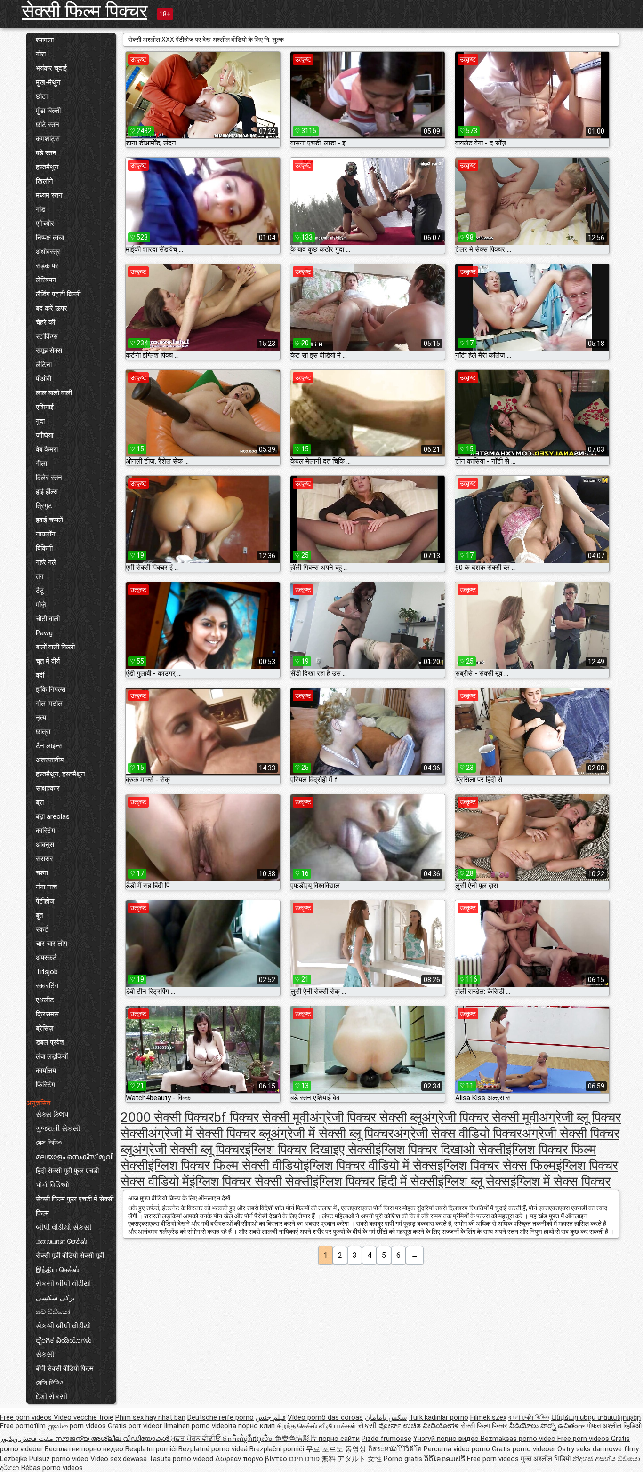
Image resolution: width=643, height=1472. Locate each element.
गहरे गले (46, 562)
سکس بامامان (386, 1417)
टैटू (40, 590)
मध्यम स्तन (49, 195)
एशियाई (45, 407)
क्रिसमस (47, 1014)
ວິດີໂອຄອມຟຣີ (445, 1459)
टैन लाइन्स (49, 746)
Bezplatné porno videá (213, 1449)
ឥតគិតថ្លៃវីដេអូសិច (248, 1438)
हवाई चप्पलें (49, 520)
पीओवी (43, 379)
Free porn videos (27, 1417)
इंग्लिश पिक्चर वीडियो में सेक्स (370, 1165)
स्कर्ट (42, 929)
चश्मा (42, 873)
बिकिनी (44, 548)
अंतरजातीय (50, 760)
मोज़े (41, 604)
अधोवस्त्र (48, 252)
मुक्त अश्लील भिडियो (546, 1459)
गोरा (41, 54)
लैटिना (44, 364)
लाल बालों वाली (54, 393)
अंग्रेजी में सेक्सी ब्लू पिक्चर (332, 1133)
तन (40, 576)
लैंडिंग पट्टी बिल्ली (58, 294)
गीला (41, 463)
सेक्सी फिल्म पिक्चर (84, 11)
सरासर (44, 859)
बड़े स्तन (46, 153)
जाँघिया (44, 435)
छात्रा (43, 732)
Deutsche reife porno (220, 1417)
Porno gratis (404, 1459)
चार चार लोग (51, 943)
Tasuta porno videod (182, 1459)
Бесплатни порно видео (85, 1449)
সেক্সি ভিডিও (49, 1382)
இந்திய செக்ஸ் (57, 1269)
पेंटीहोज (45, 901)
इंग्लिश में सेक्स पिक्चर (560, 1181)
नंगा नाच (46, 887)
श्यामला (45, 40)
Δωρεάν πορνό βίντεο (252, 1459)
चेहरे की (45, 322)
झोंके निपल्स (50, 689)
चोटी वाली (48, 619)
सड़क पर (47, 266)
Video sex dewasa (118, 1459)
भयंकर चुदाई (51, 68)
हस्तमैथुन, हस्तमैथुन (60, 774)
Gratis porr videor (136, 1426)
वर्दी (40, 675)
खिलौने (44, 181)
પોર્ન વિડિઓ (52, 1185)
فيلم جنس (271, 1417)
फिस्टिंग (45, 1084)
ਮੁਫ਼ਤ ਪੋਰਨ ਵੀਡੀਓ (197, 1438)
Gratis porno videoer (524, 1449)
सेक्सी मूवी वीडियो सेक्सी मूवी (70, 1255)
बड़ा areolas (53, 816)
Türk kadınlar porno (438, 1417)
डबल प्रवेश (50, 1042)
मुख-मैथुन (48, 82)
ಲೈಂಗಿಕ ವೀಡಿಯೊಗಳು (64, 1340)
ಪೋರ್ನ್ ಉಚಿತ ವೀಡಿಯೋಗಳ (419, 1426)
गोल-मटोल (49, 703)
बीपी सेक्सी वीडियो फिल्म (65, 1368)
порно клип (256, 1426)
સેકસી (45, 1354)
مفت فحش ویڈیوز (27, 1438)
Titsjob (47, 972)
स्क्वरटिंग (47, 986)
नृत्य (41, 717)
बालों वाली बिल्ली (55, 647)
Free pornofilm (23, 1426)
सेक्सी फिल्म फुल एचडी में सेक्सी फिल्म (74, 1206)
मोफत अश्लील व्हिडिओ (614, 1426)
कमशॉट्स (48, 139)
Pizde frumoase (386, 1438)
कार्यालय (46, 1070)
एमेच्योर (45, 223)
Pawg (44, 633)
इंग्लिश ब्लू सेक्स (474, 1181)
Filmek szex (488, 1417)
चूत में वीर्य (48, 661)
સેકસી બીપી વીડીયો (63, 1284)
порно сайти (339, 1438)
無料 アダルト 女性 (352, 1459)
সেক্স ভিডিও (49, 1142)
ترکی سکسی (55, 1298)
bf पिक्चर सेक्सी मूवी (261, 1117)
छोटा (42, 96)
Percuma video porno (458, 1449)
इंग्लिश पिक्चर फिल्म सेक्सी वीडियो (225, 1165)
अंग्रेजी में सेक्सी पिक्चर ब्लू (209, 1133)
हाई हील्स (47, 492)
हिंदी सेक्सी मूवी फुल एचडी (67, 1171)
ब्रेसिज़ (45, 1028)
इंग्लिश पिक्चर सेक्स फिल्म (496, 1165)
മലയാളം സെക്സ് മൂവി (74, 1156)
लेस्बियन (46, 280)
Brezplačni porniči (277, 1449)
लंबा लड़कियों (52, 1056)
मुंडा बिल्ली (48, 110)
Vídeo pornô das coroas (325, 1417)
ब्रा (40, 802)
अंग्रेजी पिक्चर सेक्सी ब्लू (365, 1117)
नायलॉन (46, 534)
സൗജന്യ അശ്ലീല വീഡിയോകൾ (113, 1438)
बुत (39, 915)
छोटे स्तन (47, 124)
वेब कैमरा (47, 449)
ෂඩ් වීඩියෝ (53, 1312)
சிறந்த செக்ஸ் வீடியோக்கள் (316, 1426)
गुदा (40, 421)
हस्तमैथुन (47, 167)
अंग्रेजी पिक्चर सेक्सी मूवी (480, 1117)
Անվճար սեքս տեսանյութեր (596, 1417)
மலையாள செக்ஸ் (61, 1241)
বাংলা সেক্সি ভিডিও (528, 1417)
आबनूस (45, 844)
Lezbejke (13, 1459)
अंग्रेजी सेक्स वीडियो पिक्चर (458, 1133)
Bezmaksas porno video (519, 1438)
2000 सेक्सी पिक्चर (167, 1117)
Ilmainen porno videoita (201, 1426)
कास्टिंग (45, 830)
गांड (40, 209)
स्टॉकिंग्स (47, 336)
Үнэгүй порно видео (447, 1438)
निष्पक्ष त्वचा (50, 237)
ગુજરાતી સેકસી (58, 1128)
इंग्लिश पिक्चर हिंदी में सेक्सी (375, 1181)
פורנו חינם (304, 1459)
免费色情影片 (296, 1438)
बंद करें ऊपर (51, 308)
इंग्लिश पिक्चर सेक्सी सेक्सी (251, 1181)
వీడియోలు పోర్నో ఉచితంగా (548, 1426)
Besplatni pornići (151, 1449)
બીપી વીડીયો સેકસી (63, 1227)
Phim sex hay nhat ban (150, 1417)
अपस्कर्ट (46, 957)
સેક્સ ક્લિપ (52, 1114)
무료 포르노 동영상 (337, 1449)
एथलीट (45, 1000)
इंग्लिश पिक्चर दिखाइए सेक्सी (310, 1149)
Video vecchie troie (83, 1417)
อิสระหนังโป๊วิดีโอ (396, 1449)
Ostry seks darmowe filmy (598, 1449)
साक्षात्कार (48, 788)
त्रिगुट (44, 506)
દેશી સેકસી (51, 1396)
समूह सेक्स (49, 350)
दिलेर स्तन (49, 477)
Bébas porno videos (52, 1468)
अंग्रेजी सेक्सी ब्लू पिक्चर (188, 1149)
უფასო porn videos (78, 1426)
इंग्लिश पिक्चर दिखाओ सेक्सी (440, 1149)
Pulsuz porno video (59, 1459)
